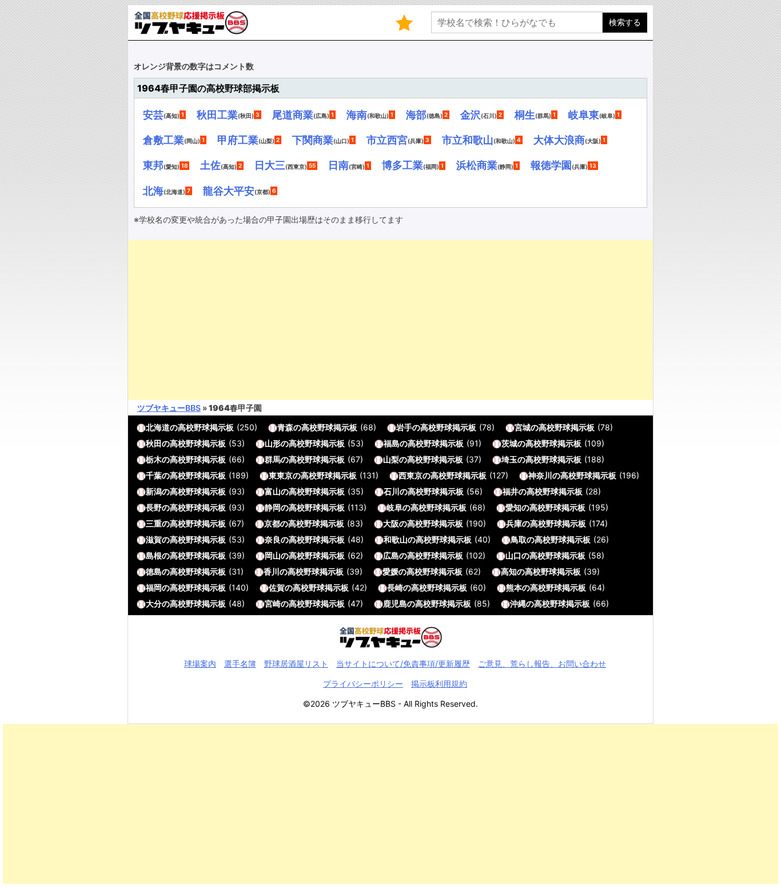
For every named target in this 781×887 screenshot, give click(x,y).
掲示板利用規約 (439, 683)
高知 (509, 571)
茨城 (509, 443)
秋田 (154, 443)
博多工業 (402, 165)
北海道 (158, 427)
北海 (153, 190)
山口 (513, 555)
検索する (625, 22)
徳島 (154, 571)
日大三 (269, 165)
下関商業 (312, 139)
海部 (416, 114)
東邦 (153, 165)
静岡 (273, 507)
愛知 (513, 507)
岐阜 (394, 507)
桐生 (525, 114)
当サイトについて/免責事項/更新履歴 (403, 663)
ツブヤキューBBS (169, 408)
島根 (154, 555)
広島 (391, 555)
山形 (273, 443)
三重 (154, 523)
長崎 (395, 587)
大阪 (391, 523)
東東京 (281, 475)
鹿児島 (395, 603)
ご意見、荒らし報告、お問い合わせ (542, 663)
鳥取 (519, 539)
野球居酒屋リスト (296, 663)
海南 (356, 114)
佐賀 (277, 587)
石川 (392, 491)
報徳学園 (551, 165)
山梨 (391, 459)
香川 (272, 571)
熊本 (514, 587)
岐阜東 (583, 114)
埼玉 (509, 459)
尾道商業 (292, 114)
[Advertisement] (390, 320)
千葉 (154, 475)
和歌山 (396, 539)
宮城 (523, 427)
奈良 (273, 539)
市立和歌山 (467, 139)
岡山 (273, 555)
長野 (154, 507)
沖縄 (518, 603)
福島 (392, 443)
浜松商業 (476, 165)
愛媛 (390, 571)
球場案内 (200, 663)
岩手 (404, 427)
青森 (285, 427)
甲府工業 (237, 139)
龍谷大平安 (228, 190)
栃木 (154, 459)
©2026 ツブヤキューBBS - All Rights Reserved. (390, 703)
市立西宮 (387, 139)
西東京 (411, 475)
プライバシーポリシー (363, 683)
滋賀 (154, 539)
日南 (338, 165)
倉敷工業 (163, 139)
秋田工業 (217, 114)
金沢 (470, 114)
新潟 (154, 491)
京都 (272, 523)
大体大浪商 (559, 139)
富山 (273, 491)
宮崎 (273, 603)
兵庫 (514, 523)
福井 (511, 491)
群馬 (273, 459)
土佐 (210, 165)
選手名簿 (240, 663)
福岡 (154, 587)
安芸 (153, 114)
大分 (154, 603)
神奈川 (540, 475)
